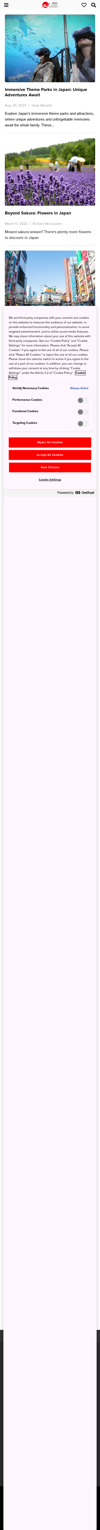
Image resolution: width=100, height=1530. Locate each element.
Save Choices (50, 467)
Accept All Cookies (50, 455)
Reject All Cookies (50, 442)
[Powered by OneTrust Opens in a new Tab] (75, 494)
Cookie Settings (50, 479)
